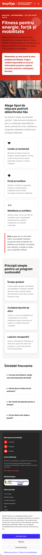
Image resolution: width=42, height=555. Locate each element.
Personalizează (21, 547)
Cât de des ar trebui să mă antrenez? (19, 389)
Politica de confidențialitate (28, 552)
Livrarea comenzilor (9, 500)
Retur (5, 507)
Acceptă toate (21, 536)
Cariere (6, 510)
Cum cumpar (7, 494)
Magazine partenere (9, 503)
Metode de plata (8, 497)
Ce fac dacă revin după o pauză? (18, 416)
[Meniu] (38, 4)
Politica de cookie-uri (11, 552)
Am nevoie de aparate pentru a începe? (21, 403)
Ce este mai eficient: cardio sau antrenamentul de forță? (19, 376)
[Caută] (35, 3)
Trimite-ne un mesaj (13, 470)
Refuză (21, 542)
